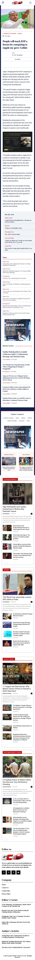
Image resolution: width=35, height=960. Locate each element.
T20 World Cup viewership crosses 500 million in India (17, 598)
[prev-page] (4, 562)
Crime (20, 244)
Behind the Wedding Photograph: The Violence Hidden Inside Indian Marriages (16, 942)
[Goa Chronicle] (18, 2)
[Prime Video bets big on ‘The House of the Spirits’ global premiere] (7, 537)
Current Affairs (9, 33)
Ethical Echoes (6, 282)
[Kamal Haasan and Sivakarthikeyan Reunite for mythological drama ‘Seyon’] (7, 528)
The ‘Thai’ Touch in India (12, 234)
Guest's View (23, 252)
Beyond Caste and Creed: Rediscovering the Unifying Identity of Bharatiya (15, 911)
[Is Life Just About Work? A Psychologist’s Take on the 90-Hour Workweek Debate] (7, 801)
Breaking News (9, 232)
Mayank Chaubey (7, 693)
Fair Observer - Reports (19, 249)
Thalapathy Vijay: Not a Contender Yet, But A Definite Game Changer (16, 917)
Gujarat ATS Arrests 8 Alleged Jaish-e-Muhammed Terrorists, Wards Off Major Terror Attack (16, 378)
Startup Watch (19, 266)
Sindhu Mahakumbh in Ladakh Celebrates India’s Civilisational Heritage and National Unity (15, 354)
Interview (12, 257)
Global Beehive (11, 250)
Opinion (24, 258)
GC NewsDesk (18, 55)
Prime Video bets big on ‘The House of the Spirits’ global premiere (21, 536)
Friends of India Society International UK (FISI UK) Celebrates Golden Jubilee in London (16, 389)
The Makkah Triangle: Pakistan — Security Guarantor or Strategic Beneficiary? (22, 707)
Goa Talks (15, 252)
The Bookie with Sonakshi (12, 268)
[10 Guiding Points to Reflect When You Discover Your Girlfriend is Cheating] (17, 767)
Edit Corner (9, 245)
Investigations (20, 257)
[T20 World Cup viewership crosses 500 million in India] (17, 584)
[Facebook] (14, 64)
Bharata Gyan (12, 242)
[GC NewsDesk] (17, 53)
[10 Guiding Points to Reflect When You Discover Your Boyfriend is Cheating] (7, 810)
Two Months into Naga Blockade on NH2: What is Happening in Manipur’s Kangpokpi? (16, 367)
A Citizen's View (18, 241)
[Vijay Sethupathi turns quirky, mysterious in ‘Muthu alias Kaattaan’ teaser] (17, 494)
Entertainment (18, 247)
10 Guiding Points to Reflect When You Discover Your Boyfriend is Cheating (21, 809)
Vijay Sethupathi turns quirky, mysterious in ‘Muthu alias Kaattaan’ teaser (14, 509)
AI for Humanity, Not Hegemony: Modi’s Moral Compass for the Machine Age (16, 905)
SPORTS (6, 570)
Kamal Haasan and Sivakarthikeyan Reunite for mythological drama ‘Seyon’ (21, 527)
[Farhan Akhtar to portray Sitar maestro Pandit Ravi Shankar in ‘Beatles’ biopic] (7, 546)
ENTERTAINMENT (10, 479)
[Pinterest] (22, 64)
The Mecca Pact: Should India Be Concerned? (14, 278)
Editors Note (8, 218)
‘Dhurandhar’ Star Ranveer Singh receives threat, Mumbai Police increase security (22, 555)
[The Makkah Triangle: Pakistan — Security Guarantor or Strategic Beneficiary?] (7, 708)
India (20, 33)
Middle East (12, 258)
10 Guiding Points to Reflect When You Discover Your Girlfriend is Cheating (17, 782)
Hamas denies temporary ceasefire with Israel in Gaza (9, 468)
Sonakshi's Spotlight (17, 263)
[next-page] (7, 562)
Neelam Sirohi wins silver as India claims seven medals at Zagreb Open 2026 (21, 642)
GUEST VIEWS (9, 659)
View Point (24, 268)
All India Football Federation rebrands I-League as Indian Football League (21, 633)
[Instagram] (9, 872)
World (15, 270)
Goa (18, 250)
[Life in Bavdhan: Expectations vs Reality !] (7, 728)
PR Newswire (14, 260)
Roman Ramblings (17, 262)
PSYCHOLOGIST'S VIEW (12, 752)
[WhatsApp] (26, 64)
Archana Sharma (7, 786)
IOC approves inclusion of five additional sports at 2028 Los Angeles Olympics (26, 468)
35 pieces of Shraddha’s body (13, 228)
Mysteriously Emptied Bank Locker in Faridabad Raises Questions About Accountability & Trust (17, 306)
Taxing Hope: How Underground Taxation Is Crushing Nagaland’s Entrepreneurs (15, 936)
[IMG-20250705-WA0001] (17, 142)
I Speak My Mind (10, 254)
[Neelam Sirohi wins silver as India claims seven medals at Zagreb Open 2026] (7, 643)
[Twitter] (18, 64)
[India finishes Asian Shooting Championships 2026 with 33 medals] (7, 625)
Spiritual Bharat (16, 265)
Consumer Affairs (12, 244)
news (18, 258)
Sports (24, 265)
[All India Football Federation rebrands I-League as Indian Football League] (7, 634)
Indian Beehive (19, 255)
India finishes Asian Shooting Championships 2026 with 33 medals (21, 624)
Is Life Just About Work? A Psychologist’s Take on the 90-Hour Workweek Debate (22, 800)
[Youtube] (18, 872)
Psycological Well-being (8, 776)
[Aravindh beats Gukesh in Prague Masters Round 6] (7, 616)
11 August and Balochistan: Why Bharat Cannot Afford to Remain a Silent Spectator (17, 688)
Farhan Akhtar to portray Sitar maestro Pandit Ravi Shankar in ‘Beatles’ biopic (22, 546)
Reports (7, 225)
